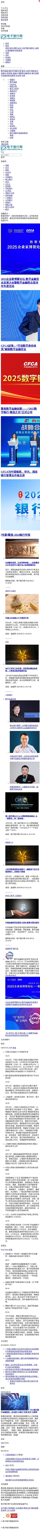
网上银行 (8, 179)
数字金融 (4, 71)
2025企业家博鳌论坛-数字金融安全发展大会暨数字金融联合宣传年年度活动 (20, 283)
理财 (27, 48)
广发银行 (8, 198)
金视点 (12, 119)
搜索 (2, 66)
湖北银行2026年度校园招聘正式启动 (19, 1480)
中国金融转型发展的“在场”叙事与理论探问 (22, 923)
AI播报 (8, 60)
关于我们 (4, 1508)
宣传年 (8, 57)
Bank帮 (18, 76)
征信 (7, 182)
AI (12, 842)
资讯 (7, 46)
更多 (14, 1048)
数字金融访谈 (10, 699)
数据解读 (11, 50)
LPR (7, 642)
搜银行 (8, 62)
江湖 (23, 48)
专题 (7, 53)
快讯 (11, 48)
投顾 (7, 175)
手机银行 (8, 188)
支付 (7, 168)
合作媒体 (19, 1508)
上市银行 (8, 200)
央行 (7, 1465)
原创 (7, 48)
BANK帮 (13, 128)
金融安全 (27, 73)
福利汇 (32, 48)
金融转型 (8, 949)
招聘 (15, 48)
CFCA (7, 184)
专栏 (7, 55)
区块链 (9, 73)
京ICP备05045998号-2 (27, 1521)
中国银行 (8, 177)
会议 (19, 48)
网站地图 (34, 1508)
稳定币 (11, 71)
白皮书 (8, 172)
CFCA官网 (11, 1510)
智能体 (8, 842)
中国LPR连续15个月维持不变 (17, 618)
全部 (23, 76)
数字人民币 (26, 71)
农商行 (8, 202)
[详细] (15, 1435)
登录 (2, 2)
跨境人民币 (9, 896)
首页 (7, 43)
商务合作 (27, 1508)
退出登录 (4, 20)
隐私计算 (17, 71)
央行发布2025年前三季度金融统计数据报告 (22, 1369)
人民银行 (8, 695)
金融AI (3, 73)
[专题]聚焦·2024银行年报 (15, 534)
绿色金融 (8, 195)
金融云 (15, 73)
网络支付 (34, 71)
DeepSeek (13, 84)
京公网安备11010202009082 (11, 1523)
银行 (7, 209)
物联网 (21, 73)
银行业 (15, 949)
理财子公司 (9, 193)
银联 (7, 170)
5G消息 (8, 191)
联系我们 (12, 1508)
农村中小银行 (10, 591)
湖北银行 (8, 1476)
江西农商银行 (10, 1455)
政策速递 (18, 50)
